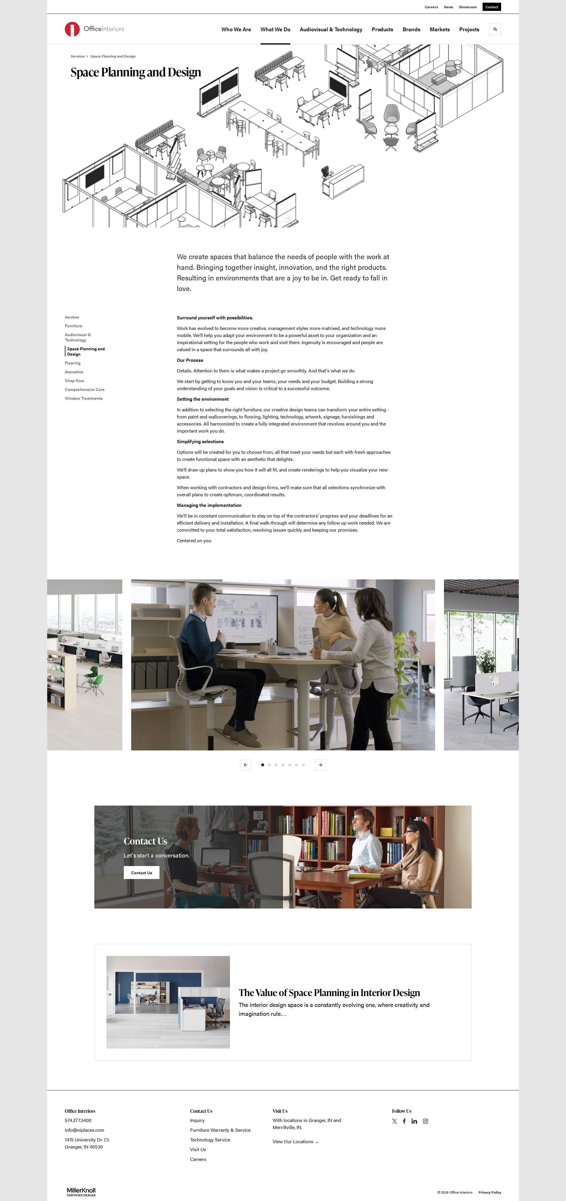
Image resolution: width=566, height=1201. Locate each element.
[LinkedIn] (414, 1121)
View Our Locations (293, 1141)
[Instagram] (425, 1121)
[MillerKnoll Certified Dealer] (81, 1192)
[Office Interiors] (94, 29)
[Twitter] (394, 1121)
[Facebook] (404, 1121)
